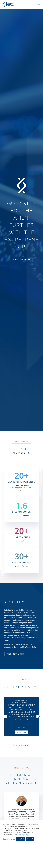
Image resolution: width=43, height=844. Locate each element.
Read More (21, 732)
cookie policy (23, 834)
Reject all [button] (30, 839)
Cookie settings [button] (9, 839)
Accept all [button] (20, 839)
